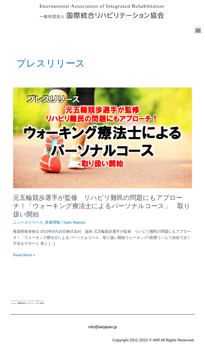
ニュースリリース (28, 222)
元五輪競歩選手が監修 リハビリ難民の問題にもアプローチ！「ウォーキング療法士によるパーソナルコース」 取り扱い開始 (101, 206)
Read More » (24, 255)
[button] (198, 30)
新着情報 (52, 222)
